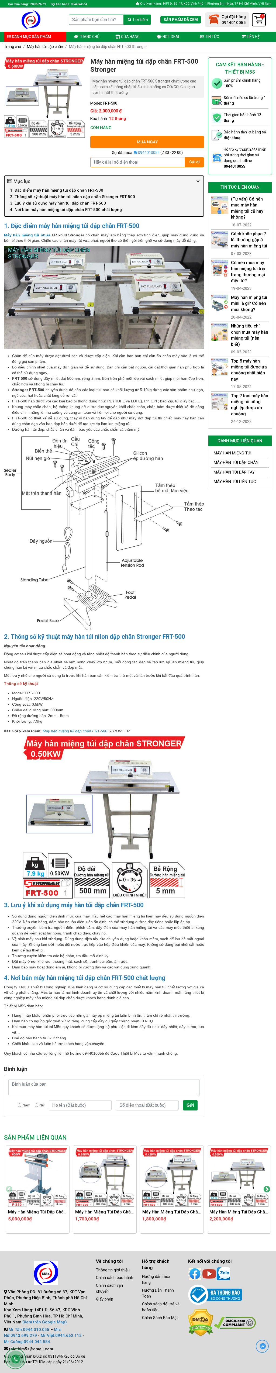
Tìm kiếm (140, 20)
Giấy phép (104, 1299)
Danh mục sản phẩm (31, 37)
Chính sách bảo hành (114, 1277)
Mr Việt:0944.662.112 (61, 1335)
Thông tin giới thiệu (113, 1270)
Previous (9, 1189)
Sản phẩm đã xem (181, 20)
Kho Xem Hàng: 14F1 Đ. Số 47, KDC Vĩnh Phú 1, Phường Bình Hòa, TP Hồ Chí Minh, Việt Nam (205, 3)
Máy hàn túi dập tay (234, 472)
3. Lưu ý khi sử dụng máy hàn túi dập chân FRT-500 (58, 203)
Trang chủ (88, 37)
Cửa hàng (130, 37)
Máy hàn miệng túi (232, 453)
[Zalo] (223, 1273)
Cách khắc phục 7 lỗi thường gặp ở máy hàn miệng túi (249, 240)
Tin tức (211, 37)
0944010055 (148, 152)
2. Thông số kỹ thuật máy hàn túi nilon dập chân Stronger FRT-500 (72, 196)
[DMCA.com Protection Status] (200, 1322)
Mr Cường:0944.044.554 (27, 1341)
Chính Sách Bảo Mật (160, 1317)
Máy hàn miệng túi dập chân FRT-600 (75, 731)
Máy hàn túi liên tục (235, 481)
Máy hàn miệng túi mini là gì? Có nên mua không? (249, 303)
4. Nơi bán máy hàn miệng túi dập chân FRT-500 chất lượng (66, 209)
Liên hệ (253, 37)
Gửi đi (194, 162)
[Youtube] (209, 1273)
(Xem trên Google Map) (44, 1322)
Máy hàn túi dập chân (45, 46)
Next (267, 1189)
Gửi (190, 1105)
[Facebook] (195, 1273)
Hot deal (171, 37)
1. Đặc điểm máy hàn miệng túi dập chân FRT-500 (56, 190)
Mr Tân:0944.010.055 (29, 1329)
